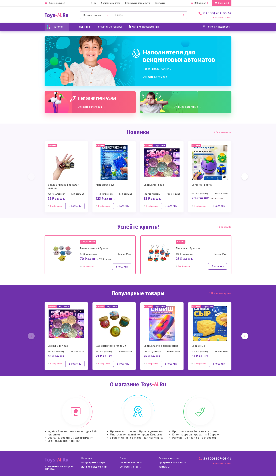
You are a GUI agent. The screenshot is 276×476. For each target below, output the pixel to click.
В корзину (75, 206)
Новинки (84, 26)
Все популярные (221, 293)
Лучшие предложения (94, 466)
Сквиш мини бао (154, 184)
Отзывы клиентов (168, 458)
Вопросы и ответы (130, 466)
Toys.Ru (57, 15)
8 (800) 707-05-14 (217, 13)
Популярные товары (109, 26)
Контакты (160, 3)
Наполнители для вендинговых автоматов (179, 56)
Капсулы (166, 68)
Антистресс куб (105, 184)
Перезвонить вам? (221, 17)
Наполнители (151, 68)
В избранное (56, 206)
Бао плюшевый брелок (94, 248)
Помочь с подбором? (218, 26)
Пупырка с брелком (188, 248)
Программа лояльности (137, 3)
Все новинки (223, 132)
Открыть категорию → (157, 76)
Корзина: (224, 3)
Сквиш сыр (198, 345)
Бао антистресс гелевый (111, 345)
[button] (244, 176)
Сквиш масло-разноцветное (161, 345)
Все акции (225, 226)
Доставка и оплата (110, 3)
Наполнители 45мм (97, 98)
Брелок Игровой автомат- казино (64, 186)
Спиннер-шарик (202, 184)
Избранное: (201, 3)
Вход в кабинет (57, 3)
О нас (93, 3)
